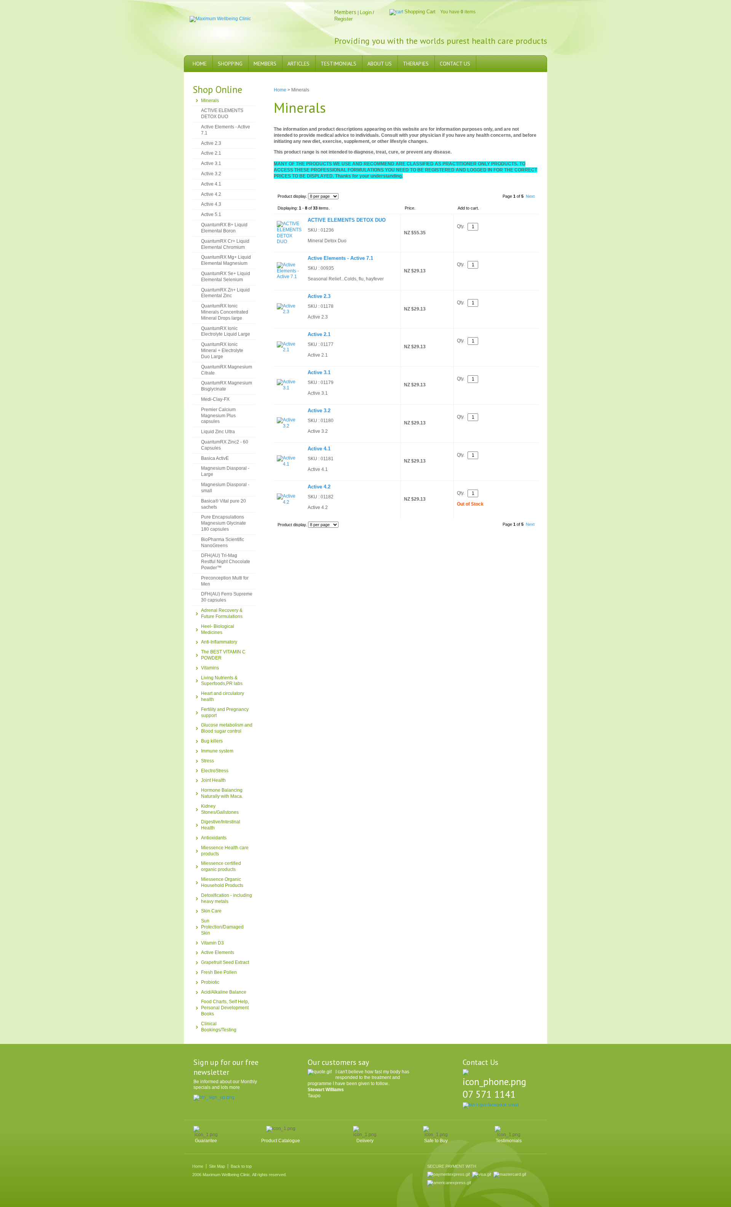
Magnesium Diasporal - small (225, 487)
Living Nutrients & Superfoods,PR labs (222, 681)
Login (366, 12)
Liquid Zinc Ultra (218, 431)
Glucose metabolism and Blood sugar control (226, 728)
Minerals (210, 100)
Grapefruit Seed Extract (225, 962)
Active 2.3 (211, 143)
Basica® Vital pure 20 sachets (223, 504)
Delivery (364, 1140)
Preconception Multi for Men (225, 581)
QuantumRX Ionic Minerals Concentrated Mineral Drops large (224, 312)
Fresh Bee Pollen (219, 972)
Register (343, 19)
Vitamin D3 (212, 943)
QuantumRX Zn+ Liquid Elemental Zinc (225, 293)
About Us (379, 63)
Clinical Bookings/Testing (218, 1027)
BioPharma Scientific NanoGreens (222, 542)
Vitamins (210, 668)
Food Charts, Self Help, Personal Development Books (225, 1008)
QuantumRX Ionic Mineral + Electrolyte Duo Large (222, 350)
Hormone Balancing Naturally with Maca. (222, 793)
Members (265, 63)
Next (530, 196)
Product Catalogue (280, 1140)
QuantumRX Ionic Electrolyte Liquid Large (225, 331)
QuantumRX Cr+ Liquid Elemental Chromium (225, 244)
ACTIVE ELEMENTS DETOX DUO (222, 113)
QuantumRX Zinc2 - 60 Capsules (224, 445)
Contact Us (455, 63)
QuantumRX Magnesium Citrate (226, 370)
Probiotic (210, 982)
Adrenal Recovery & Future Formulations (222, 613)
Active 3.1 (211, 163)
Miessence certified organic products (221, 866)
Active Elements (217, 952)
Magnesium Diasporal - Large (225, 471)
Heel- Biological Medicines (217, 629)
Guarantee (206, 1140)
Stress (207, 761)
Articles (298, 63)
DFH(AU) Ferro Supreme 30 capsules (226, 597)
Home (200, 63)
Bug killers (212, 741)
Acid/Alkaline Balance (223, 992)
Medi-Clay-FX (215, 399)
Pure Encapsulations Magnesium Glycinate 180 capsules (223, 523)
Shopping (230, 63)
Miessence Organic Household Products (222, 882)
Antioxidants (214, 837)
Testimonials (338, 63)
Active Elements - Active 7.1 (225, 130)
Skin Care (211, 911)
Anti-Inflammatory (219, 642)
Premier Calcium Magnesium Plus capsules (218, 415)
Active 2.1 (211, 153)
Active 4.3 (211, 204)
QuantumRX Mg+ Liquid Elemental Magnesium (226, 260)
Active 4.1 (211, 184)
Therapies (416, 63)
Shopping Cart (420, 11)
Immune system (217, 751)
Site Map (217, 1166)
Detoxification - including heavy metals (226, 898)
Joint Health (213, 780)
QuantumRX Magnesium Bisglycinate (226, 386)
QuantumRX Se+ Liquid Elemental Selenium (225, 276)
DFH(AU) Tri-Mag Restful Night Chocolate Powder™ (225, 561)
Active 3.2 (211, 173)
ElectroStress (214, 770)
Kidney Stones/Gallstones (220, 809)
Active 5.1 (211, 214)
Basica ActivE (215, 458)
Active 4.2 (211, 194)
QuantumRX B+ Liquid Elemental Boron (224, 228)
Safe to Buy (436, 1140)
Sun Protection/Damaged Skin (222, 927)
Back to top (241, 1166)
